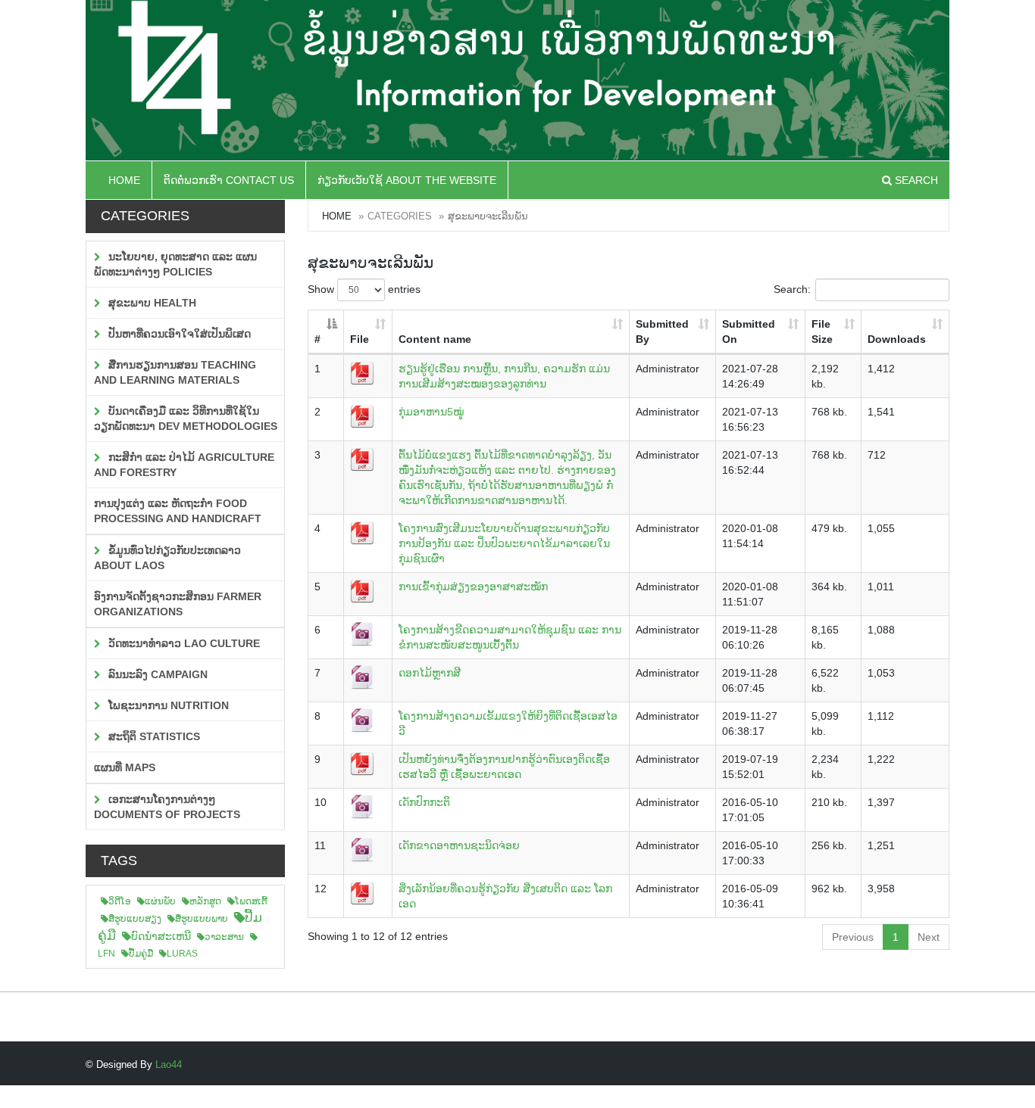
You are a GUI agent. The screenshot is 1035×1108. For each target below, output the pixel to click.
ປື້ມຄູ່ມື (141, 953)
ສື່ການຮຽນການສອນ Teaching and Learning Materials (175, 372)
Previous (853, 937)
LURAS (182, 953)
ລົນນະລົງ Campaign (156, 674)
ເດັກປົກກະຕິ (424, 802)
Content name (435, 339)
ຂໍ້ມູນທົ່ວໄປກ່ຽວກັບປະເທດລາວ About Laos (167, 557)
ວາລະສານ (224, 937)
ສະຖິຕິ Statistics (152, 736)
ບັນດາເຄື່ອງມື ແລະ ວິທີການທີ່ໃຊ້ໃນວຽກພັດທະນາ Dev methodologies (185, 418)
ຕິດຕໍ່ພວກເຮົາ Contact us (229, 180)
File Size (822, 331)
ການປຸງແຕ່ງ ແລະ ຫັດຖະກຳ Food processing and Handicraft (177, 510)
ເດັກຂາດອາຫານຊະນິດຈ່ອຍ (459, 845)
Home (124, 180)
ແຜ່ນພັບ (160, 901)
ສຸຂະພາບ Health (150, 303)
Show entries (364, 289)
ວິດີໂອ (119, 901)
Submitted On (748, 331)
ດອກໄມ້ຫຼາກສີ (430, 673)
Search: (792, 289)
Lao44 (168, 1064)
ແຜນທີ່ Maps (124, 767)
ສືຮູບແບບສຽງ (134, 918)
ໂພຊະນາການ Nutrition (167, 705)
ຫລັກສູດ (205, 901)
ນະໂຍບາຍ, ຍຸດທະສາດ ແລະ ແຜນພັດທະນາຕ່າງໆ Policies (175, 264)
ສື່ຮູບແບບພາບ (201, 918)
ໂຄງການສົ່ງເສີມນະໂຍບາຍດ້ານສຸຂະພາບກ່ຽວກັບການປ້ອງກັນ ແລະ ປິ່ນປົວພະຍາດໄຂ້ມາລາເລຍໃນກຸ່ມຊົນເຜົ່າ (504, 543)
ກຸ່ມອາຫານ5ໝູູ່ (431, 412)
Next (929, 937)
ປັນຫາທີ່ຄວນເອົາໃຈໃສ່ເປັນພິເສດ (178, 334)
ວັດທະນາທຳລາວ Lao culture (182, 643)
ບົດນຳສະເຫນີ (161, 936)
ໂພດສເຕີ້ (251, 901)
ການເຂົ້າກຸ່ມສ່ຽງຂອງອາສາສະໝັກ (473, 586)
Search (915, 180)
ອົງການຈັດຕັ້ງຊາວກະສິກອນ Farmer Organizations (177, 604)
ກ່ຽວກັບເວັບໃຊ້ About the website (406, 180)
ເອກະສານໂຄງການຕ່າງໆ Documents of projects (167, 806)
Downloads (897, 339)
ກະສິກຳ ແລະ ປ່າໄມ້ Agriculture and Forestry (184, 464)
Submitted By (662, 331)
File (359, 339)
